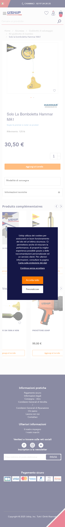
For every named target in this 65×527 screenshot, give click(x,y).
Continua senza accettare (32, 268)
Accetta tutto (32, 280)
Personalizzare (32, 289)
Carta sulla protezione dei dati (32, 263)
